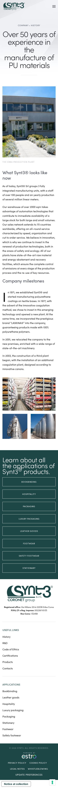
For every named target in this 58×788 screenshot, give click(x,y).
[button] (54, 6)
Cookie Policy (38, 762)
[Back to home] (13, 6)
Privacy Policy (17, 762)
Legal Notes (17, 768)
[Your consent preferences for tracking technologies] (52, 782)
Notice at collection (16, 784)
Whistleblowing (38, 768)
